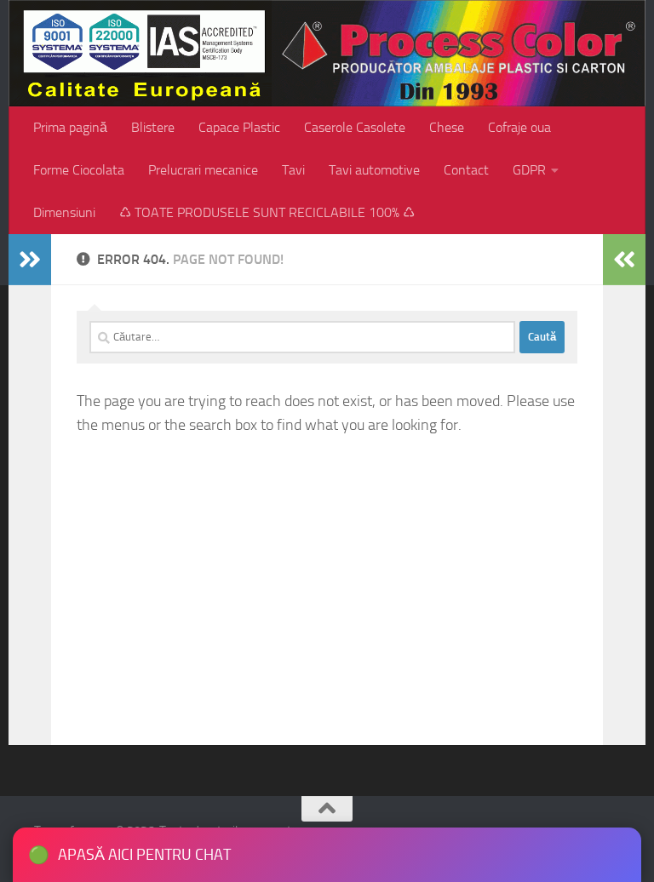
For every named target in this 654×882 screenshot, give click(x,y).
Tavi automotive (374, 170)
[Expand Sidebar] (30, 259)
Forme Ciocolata (78, 170)
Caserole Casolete (354, 127)
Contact (466, 170)
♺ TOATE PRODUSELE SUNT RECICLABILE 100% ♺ (267, 212)
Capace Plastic (239, 127)
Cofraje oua (519, 127)
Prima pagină (70, 127)
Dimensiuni (64, 212)
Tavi (293, 170)
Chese (446, 127)
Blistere (153, 127)
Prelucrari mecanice (203, 170)
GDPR (529, 170)
